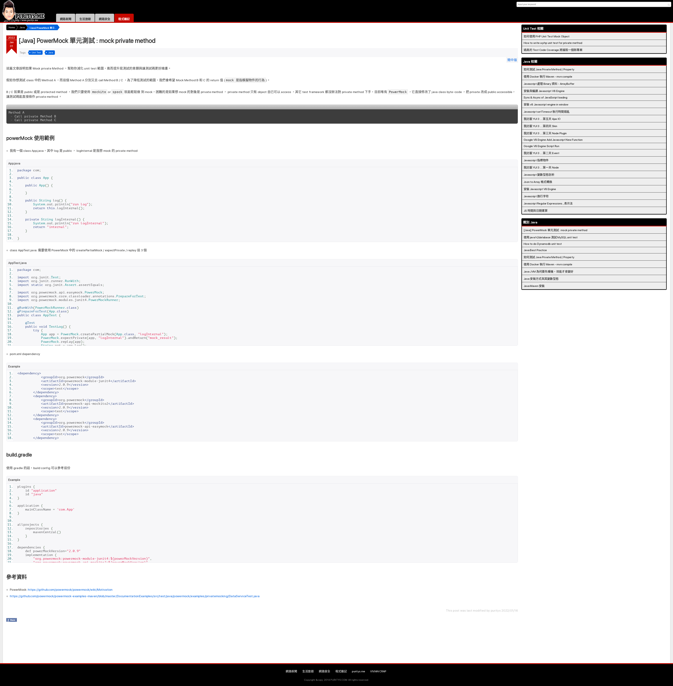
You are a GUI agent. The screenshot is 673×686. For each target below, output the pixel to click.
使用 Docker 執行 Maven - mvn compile (548, 76)
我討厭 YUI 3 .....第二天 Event (541, 153)
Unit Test (36, 52)
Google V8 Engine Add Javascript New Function (553, 139)
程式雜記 (124, 19)
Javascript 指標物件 (536, 160)
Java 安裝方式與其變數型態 (541, 278)
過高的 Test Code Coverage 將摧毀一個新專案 (553, 50)
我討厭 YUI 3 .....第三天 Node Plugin (545, 133)
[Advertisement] (70, 644)
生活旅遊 (85, 19)
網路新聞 (65, 19)
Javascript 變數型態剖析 (539, 174)
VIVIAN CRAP (378, 671)
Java (50, 52)
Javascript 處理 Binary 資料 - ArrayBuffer (549, 83)
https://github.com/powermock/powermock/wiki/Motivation (70, 589)
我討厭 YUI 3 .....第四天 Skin (540, 126)
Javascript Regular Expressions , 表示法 (548, 203)
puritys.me (358, 671)
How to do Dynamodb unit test (543, 244)
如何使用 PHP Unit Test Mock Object (547, 36)
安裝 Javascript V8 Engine (540, 189)
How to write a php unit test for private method (553, 43)
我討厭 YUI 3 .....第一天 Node (541, 167)
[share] (11, 620)
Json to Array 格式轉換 (538, 182)
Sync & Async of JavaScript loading (545, 97)
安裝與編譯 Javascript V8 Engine (544, 91)
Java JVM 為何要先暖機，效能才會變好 (548, 271)
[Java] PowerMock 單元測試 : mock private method (555, 230)
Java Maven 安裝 (534, 286)
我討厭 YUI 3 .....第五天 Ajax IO (542, 119)
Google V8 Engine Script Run (541, 146)
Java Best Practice (535, 250)
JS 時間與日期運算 (536, 210)
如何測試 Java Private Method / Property (549, 69)
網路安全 (104, 19)
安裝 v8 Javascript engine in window (546, 104)
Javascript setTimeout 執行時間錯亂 (547, 111)
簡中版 (512, 60)
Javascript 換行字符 (536, 196)
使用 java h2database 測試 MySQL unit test (551, 237)
